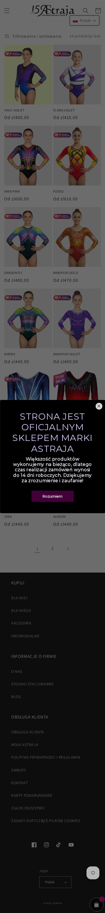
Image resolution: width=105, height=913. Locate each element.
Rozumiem (52, 496)
